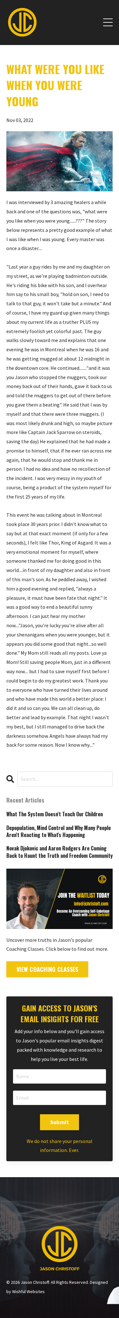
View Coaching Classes (47, 969)
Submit (59, 1122)
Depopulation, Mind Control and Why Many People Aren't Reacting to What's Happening (58, 831)
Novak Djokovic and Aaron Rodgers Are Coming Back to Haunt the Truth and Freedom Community (59, 852)
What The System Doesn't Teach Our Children (54, 814)
